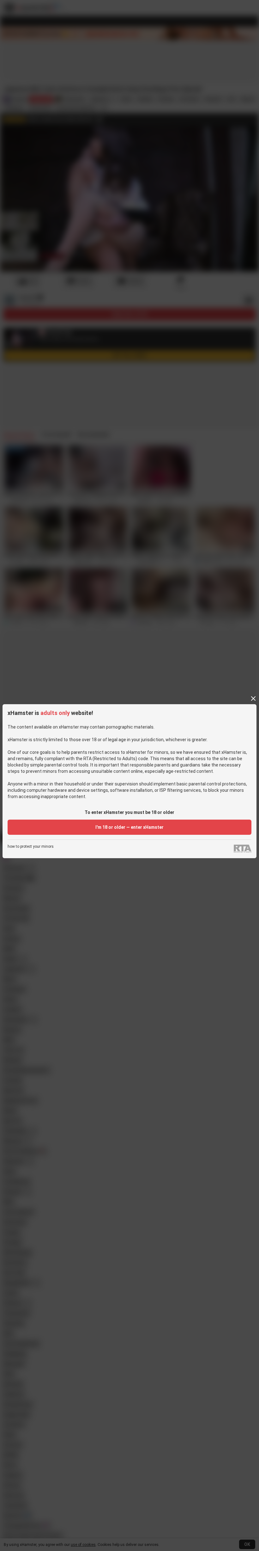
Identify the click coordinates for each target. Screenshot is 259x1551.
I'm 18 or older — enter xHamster (129, 827)
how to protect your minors (31, 847)
